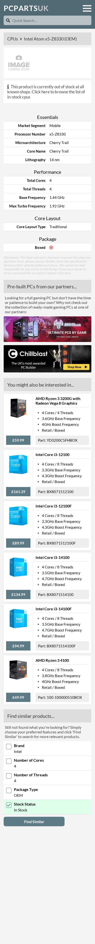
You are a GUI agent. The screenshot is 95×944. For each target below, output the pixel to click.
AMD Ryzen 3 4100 (52, 660)
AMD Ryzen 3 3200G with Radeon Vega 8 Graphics (58, 400)
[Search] (8, 20)
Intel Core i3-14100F (54, 608)
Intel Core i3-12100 (52, 454)
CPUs (13, 38)
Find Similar (34, 821)
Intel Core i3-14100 (52, 557)
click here (64, 273)
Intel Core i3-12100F (54, 506)
